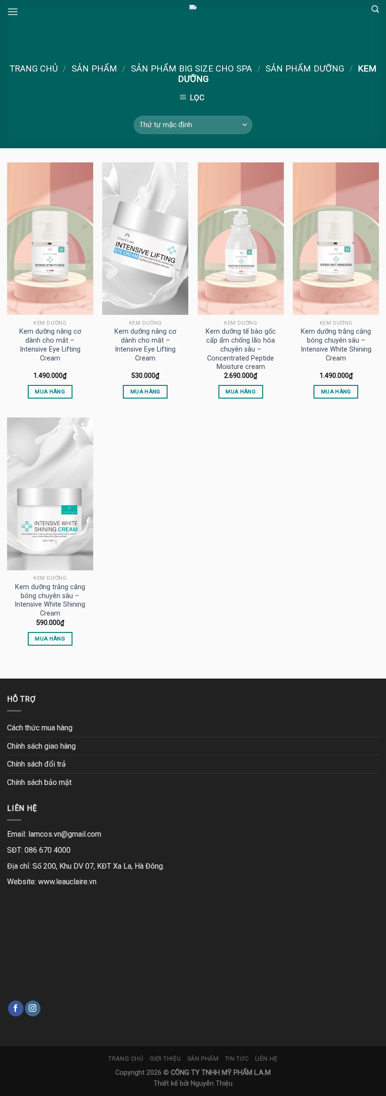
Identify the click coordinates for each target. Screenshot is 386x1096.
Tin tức (237, 1059)
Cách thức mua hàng (39, 727)
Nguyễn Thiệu (212, 1084)
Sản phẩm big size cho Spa (191, 68)
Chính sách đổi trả (36, 764)
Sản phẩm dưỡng (304, 68)
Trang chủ (33, 68)
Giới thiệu (165, 1059)
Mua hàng (50, 391)
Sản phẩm (94, 68)
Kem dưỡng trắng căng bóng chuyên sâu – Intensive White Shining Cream (336, 345)
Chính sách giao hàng (41, 746)
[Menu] (12, 11)
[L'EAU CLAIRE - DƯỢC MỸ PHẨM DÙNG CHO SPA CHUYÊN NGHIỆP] (193, 7)
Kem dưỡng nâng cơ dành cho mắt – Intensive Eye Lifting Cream (50, 345)
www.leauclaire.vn (67, 881)
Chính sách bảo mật (39, 782)
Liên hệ (266, 1059)
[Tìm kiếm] (375, 9)
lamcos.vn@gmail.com (64, 834)
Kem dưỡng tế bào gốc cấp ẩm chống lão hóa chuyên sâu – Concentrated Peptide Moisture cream (241, 349)
